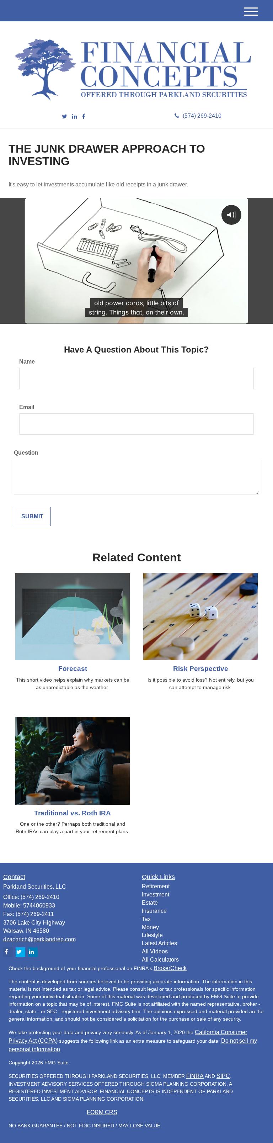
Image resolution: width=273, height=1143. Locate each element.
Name (27, 362)
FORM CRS (102, 1112)
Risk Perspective (200, 668)
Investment (155, 894)
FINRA (195, 1076)
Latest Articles (159, 943)
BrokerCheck (170, 968)
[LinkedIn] (74, 117)
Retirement (156, 886)
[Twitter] (64, 117)
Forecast (72, 668)
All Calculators (160, 960)
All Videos (155, 951)
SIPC (223, 1076)
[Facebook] (83, 117)
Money (150, 927)
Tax (146, 919)
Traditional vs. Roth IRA (72, 813)
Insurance (154, 911)
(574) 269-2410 (202, 116)
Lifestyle (152, 935)
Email (26, 407)
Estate (150, 903)
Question (26, 453)
